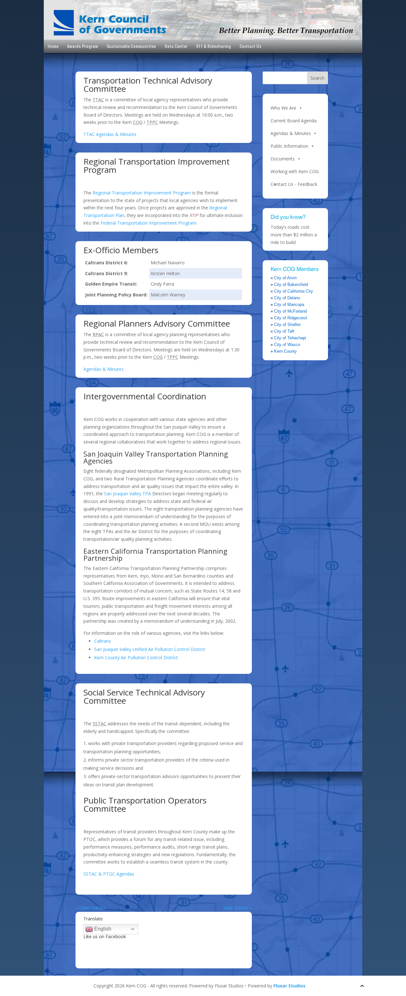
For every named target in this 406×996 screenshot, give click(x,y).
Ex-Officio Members (120, 250)
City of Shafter (287, 324)
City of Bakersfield (291, 284)
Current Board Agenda (294, 121)
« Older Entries (90, 908)
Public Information (289, 146)
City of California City (293, 291)
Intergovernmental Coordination (144, 396)
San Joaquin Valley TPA (127, 494)
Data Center (176, 46)
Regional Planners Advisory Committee (156, 323)
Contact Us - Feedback (294, 184)
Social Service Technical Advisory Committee (144, 696)
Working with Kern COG (295, 171)
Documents (283, 159)
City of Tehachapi (290, 337)
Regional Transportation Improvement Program (156, 165)
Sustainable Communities (131, 46)
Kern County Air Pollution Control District (136, 657)
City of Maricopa (289, 304)
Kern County (285, 351)
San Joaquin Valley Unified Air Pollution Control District (149, 649)
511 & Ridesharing (213, 46)
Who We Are (283, 108)
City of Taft (284, 331)
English (102, 929)
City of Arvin (285, 277)
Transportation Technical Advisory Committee (147, 84)
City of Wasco (287, 344)
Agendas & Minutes (103, 369)
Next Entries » (237, 908)
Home (53, 46)
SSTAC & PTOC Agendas (108, 874)
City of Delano (287, 297)
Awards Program (82, 46)
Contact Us (250, 46)
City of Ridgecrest (290, 317)
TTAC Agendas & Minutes (109, 134)
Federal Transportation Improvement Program (148, 223)
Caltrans (102, 641)
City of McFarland (290, 311)
